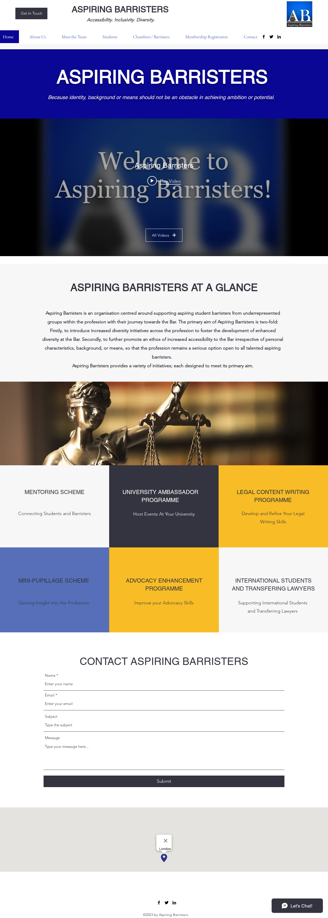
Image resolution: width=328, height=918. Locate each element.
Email (50, 695)
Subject (51, 716)
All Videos (160, 235)
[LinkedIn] (279, 36)
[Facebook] (158, 902)
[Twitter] (271, 36)
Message (52, 738)
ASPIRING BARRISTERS (120, 9)
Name (50, 675)
